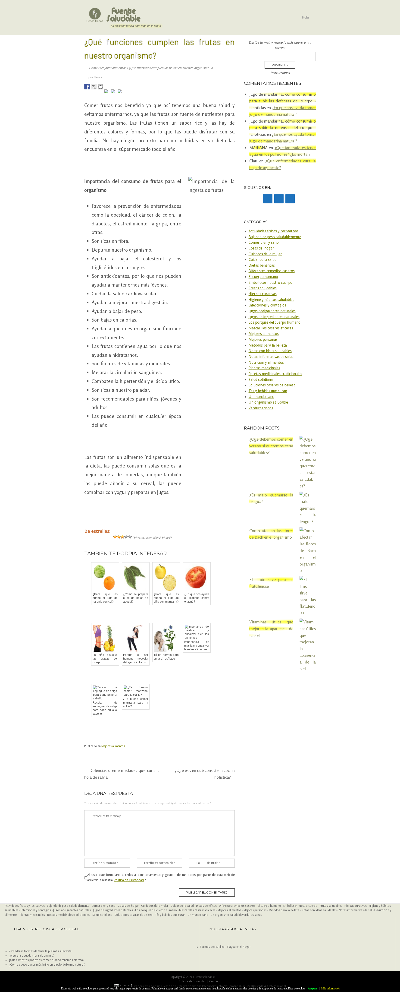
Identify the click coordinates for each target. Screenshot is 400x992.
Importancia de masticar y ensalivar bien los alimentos (196, 645)
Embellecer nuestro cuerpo (270, 283)
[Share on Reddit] (100, 86)
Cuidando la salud (262, 260)
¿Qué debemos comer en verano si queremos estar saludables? (271, 445)
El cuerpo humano (263, 277)
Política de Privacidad (129, 880)
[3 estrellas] (122, 537)
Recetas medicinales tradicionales (275, 374)
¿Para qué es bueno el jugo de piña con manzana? (166, 598)
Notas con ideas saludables (270, 351)
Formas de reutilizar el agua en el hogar (225, 946)
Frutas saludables (263, 288)
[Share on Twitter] (94, 86)
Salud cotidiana (261, 380)
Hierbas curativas (263, 294)
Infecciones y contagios (267, 305)
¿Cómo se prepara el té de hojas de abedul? (135, 598)
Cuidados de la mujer (265, 254)
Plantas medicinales (264, 368)
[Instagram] (290, 198)
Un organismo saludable (268, 402)
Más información (330, 988)
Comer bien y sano (264, 242)
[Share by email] (120, 92)
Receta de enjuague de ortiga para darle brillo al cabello (105, 708)
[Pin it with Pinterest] (107, 92)
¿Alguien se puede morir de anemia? (31, 955)
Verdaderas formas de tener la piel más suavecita (40, 951)
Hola (305, 17)
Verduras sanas (261, 408)
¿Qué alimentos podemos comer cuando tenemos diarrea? (46, 960)
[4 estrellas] (126, 537)
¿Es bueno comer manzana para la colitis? (135, 702)
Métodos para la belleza (268, 345)
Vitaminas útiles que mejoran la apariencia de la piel (271, 628)
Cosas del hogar (261, 248)
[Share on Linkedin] (114, 92)
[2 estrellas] (119, 537)
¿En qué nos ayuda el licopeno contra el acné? (196, 598)
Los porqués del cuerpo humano (274, 322)
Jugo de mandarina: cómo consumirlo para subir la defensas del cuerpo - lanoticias (282, 127)
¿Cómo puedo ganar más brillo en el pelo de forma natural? (47, 964)
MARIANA (258, 147)
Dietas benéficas (262, 265)
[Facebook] (267, 198)
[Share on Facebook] (87, 86)
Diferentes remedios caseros (272, 271)
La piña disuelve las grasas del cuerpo (105, 658)
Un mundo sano (261, 397)
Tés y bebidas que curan (268, 391)
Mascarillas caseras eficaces (271, 328)
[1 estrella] (115, 537)
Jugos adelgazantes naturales (272, 311)
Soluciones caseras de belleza (272, 385)
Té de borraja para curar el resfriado (166, 656)
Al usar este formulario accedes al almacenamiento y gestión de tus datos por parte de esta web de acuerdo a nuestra (161, 877)
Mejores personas (263, 340)
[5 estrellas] (130, 537)
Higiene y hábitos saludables (271, 300)
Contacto (215, 981)
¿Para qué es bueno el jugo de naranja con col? (105, 598)
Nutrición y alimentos (266, 362)
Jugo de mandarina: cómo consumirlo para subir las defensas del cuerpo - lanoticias (282, 101)
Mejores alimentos (113, 746)
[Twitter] (279, 198)
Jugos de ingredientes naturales (274, 317)
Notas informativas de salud (271, 357)
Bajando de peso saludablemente (275, 237)
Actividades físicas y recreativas (273, 231)
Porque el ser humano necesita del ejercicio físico (135, 658)
